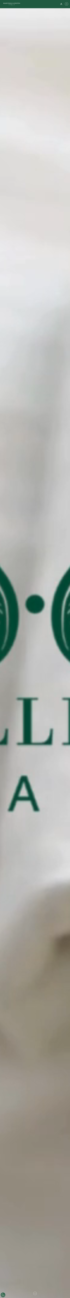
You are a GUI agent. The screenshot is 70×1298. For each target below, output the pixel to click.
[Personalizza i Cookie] (3, 1295)
